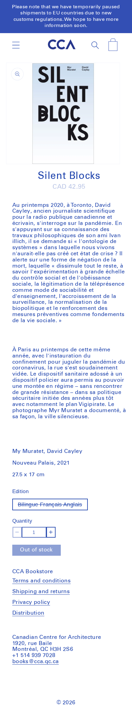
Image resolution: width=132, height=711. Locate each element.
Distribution (28, 613)
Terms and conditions (41, 581)
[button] (16, 45)
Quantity (22, 521)
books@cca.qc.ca (35, 661)
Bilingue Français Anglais (53, 505)
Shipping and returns (41, 591)
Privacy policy (31, 602)
